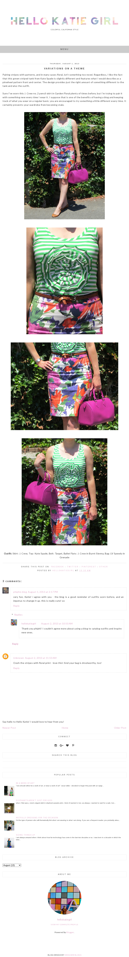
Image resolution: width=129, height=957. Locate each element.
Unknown (18, 657)
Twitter (73, 567)
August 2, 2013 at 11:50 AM (41, 657)
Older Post (120, 727)
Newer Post (9, 727)
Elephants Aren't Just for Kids (34, 800)
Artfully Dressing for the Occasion (37, 818)
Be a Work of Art (25, 783)
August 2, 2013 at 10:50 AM (57, 623)
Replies (18, 614)
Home (65, 727)
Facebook (57, 567)
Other (103, 567)
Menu (64, 49)
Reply (16, 605)
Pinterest (89, 567)
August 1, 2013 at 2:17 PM (43, 591)
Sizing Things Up (25, 835)
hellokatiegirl (29, 623)
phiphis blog (20, 591)
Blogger (70, 932)
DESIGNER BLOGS (72, 955)
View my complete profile (64, 924)
